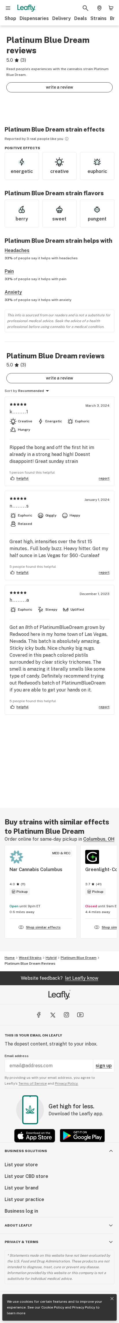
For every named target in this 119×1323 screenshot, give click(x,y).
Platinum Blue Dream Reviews (30, 963)
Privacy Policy (83, 1307)
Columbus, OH (98, 839)
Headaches (17, 250)
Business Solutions (26, 1151)
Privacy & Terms (21, 1242)
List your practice (24, 1199)
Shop (10, 18)
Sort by (11, 391)
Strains (98, 18)
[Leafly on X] (53, 1014)
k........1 (19, 412)
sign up (104, 1065)
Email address (17, 1056)
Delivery (61, 18)
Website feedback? (59, 978)
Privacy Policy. (66, 1083)
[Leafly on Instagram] (66, 1014)
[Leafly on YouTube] (80, 1014)
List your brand (21, 1188)
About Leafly (18, 1225)
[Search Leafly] (85, 8)
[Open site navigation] (8, 8)
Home (10, 958)
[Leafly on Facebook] (39, 1015)
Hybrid (51, 958)
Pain (9, 271)
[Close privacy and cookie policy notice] (112, 1298)
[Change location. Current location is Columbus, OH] (99, 8)
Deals (80, 18)
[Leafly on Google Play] (82, 1136)
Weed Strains (30, 958)
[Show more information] (66, 138)
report (104, 478)
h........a (19, 600)
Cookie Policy (52, 1307)
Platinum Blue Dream (78, 958)
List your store (21, 1164)
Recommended (31, 391)
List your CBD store (26, 1176)
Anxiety (13, 292)
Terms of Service (32, 1083)
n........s (19, 506)
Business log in (21, 1211)
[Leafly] (26, 8)
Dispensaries (34, 18)
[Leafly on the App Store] (34, 1136)
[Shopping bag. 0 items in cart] (110, 8)
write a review (59, 87)
